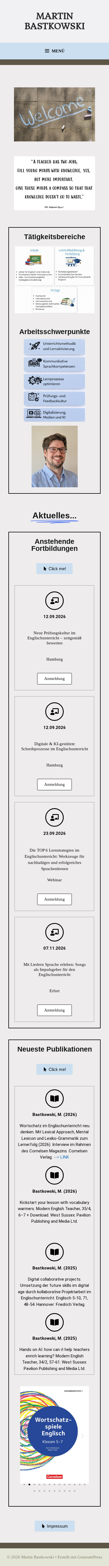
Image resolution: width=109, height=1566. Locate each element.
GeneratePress (89, 1557)
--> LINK (61, 1157)
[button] (26, 1436)
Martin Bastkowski (55, 21)
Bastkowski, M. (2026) (54, 1114)
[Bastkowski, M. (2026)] (54, 1098)
